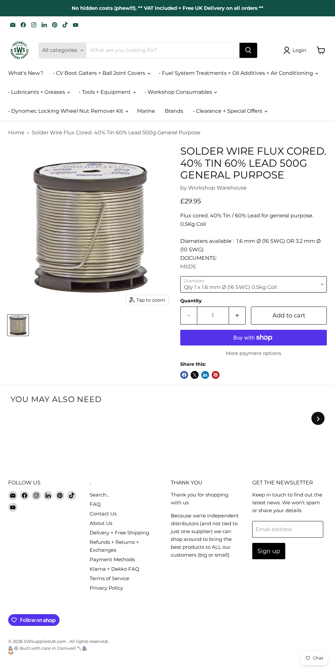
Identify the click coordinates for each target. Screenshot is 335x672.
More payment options (253, 353)
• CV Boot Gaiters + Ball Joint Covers (100, 73)
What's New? (25, 73)
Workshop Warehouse (217, 188)
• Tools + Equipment (105, 92)
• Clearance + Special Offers (228, 111)
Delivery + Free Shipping (119, 532)
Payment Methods (112, 559)
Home (16, 133)
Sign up (268, 551)
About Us (101, 523)
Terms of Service (109, 578)
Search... (99, 495)
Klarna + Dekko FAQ (114, 569)
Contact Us (103, 514)
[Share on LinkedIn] (205, 375)
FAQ (95, 504)
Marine (146, 111)
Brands (174, 111)
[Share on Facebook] (184, 375)
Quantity (191, 300)
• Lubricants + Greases (37, 92)
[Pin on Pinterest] (216, 375)
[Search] (248, 50)
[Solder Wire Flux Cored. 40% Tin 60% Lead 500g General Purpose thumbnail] (18, 325)
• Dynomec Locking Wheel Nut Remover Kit (66, 111)
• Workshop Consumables (179, 92)
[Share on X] (195, 375)
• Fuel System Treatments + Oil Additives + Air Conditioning (236, 73)
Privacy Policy (106, 588)
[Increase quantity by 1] (237, 316)
